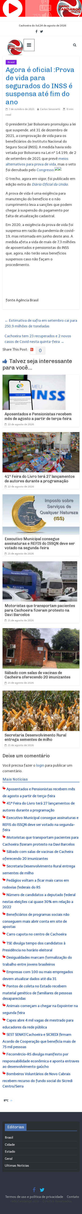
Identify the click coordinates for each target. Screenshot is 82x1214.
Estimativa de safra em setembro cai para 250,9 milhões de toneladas (41, 323)
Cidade (10, 1145)
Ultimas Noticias (29, 62)
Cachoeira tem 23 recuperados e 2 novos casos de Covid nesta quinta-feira (38, 339)
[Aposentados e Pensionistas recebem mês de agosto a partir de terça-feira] (34, 377)
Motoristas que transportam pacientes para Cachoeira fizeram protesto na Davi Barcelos (40, 610)
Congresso (45, 170)
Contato (73, 1197)
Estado (10, 1151)
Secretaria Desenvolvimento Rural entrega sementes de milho (35, 737)
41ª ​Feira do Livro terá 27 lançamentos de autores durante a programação (40, 478)
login (40, 765)
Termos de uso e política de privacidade (34, 1197)
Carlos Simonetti (50, 109)
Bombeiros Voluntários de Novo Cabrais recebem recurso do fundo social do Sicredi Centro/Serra (38, 1080)
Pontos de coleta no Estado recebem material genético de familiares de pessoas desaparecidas (37, 992)
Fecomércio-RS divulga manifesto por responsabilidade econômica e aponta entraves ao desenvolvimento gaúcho (41, 1060)
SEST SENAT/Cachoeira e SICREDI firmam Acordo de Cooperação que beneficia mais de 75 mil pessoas (39, 1040)
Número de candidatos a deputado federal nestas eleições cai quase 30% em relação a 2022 (39, 901)
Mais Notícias (15, 779)
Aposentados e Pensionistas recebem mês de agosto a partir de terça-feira (38, 416)
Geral (8, 1159)
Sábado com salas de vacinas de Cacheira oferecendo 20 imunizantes (37, 675)
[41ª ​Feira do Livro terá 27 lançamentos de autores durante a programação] (41, 435)
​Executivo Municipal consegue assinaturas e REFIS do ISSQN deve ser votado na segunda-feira (40, 543)
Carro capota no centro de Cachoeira (36, 934)
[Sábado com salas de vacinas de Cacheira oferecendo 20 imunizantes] (41, 631)
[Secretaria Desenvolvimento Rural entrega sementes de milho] (41, 693)
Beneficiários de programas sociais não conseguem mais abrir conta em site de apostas (36, 920)
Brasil (11, 62)
